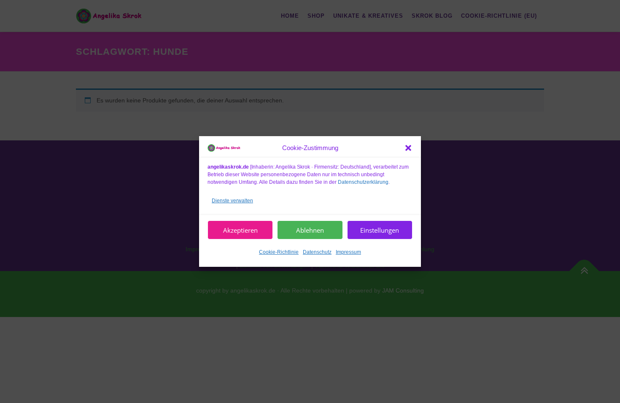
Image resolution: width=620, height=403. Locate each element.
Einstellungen (379, 230)
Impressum (348, 252)
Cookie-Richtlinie (279, 252)
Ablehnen (310, 230)
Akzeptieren (240, 230)
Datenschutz (317, 252)
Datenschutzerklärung (363, 182)
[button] (408, 148)
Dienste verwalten (232, 200)
